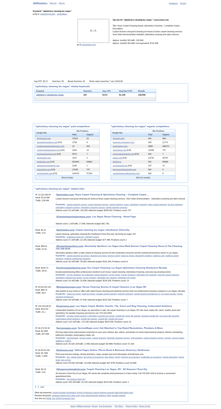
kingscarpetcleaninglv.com (124, 169)
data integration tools (124, 393)
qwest (117, 357)
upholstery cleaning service (68, 207)
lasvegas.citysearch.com (123, 142)
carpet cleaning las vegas (78, 256)
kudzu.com (117, 158)
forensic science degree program (99, 393)
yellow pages (77, 357)
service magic (85, 338)
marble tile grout (116, 319)
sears (126, 204)
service (168, 338)
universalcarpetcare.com (123, 154)
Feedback (173, 3)
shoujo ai (81, 393)
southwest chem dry (75, 237)
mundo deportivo (170, 357)
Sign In (62, 3)
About (73, 406)
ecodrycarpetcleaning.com (48, 150)
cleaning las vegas (98, 256)
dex (68, 357)
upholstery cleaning (138, 204)
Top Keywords (105, 406)
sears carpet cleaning (157, 204)
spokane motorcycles (61, 395)
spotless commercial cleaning (77, 259)
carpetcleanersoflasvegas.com (126, 173)
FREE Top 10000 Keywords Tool (60, 398)
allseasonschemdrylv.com (48, 166)
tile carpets (135, 316)
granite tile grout (123, 316)
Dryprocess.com (65, 306)
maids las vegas (74, 294)
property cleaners (125, 294)
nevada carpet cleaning (106, 294)
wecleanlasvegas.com (46, 154)
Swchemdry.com (65, 230)
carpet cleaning (116, 204)
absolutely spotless (143, 256)
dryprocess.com (44, 138)
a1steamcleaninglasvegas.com (50, 146)
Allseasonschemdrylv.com (70, 369)
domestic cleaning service (118, 338)
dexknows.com (43, 162)
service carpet (114, 256)
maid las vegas (127, 256)
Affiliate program (83, 406)
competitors (62, 14)
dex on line (66, 360)
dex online (109, 357)
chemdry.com (118, 138)
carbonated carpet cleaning (68, 319)
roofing (68, 341)
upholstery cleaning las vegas (50, 95)
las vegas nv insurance (93, 357)
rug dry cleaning (74, 275)
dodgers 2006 (105, 395)
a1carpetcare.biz (120, 166)
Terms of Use (144, 406)
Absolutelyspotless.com (69, 246)
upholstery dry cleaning (146, 275)
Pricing (183, 3)
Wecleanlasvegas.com (68, 287)
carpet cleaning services (116, 207)
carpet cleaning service (77, 204)
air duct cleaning (175, 204)
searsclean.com (89, 45)
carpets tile (103, 319)
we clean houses (168, 294)
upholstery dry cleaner (107, 278)
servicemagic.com (45, 173)
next (42, 387)
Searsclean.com (65, 194)
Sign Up (53, 3)
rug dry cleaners (128, 275)
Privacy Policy (132, 406)
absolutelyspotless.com (47, 142)
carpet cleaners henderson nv (147, 294)
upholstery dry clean (126, 278)
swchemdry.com (44, 158)
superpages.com (120, 146)
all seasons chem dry (76, 379)
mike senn (75, 395)
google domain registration (64, 393)
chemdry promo (92, 237)
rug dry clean (114, 275)
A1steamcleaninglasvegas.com (73, 216)
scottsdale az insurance (151, 357)
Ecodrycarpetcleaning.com (71, 267)
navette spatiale (119, 395)
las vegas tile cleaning (169, 316)
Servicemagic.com (66, 328)
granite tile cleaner (89, 319)
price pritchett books (89, 395)
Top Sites (118, 406)
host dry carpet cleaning (168, 275)
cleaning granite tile (150, 316)
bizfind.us (117, 162)
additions (60, 341)
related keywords (47, 14)
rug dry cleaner (89, 278)
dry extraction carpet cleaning (95, 275)
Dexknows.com (64, 350)
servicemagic (72, 338)
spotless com (158, 256)
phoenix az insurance (130, 357)
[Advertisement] (53, 38)
